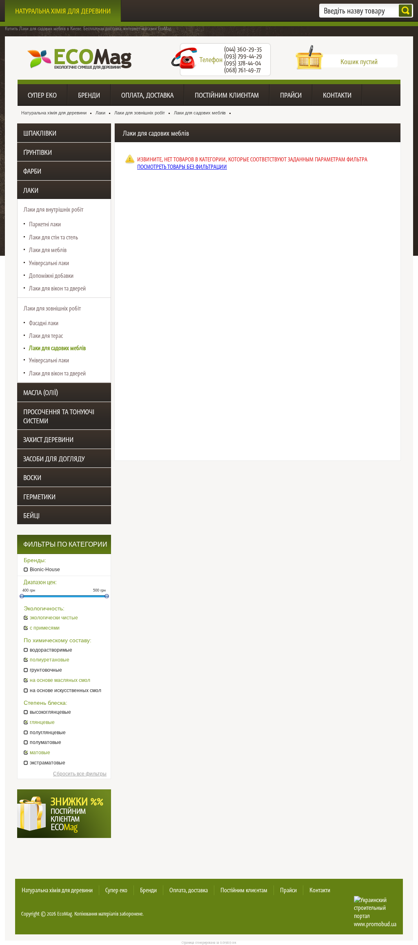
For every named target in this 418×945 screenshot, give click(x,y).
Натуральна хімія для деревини (63, 11)
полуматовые (45, 742)
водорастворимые (51, 650)
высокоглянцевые (50, 712)
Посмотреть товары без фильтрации (182, 166)
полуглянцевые (48, 732)
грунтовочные (46, 670)
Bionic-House (45, 569)
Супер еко (42, 95)
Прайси (291, 95)
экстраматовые (47, 763)
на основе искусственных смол (65, 690)
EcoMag (64, 914)
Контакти (337, 95)
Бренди (89, 95)
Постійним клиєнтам (227, 95)
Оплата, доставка (147, 95)
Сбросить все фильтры (80, 774)
